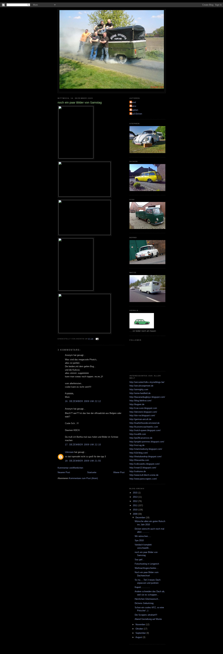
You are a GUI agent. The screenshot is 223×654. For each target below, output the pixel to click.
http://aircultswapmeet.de (141, 385)
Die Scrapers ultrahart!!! (146, 615)
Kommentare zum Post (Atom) (83, 478)
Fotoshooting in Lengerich (147, 564)
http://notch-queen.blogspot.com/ (145, 430)
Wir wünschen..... (143, 536)
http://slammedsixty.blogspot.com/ (145, 449)
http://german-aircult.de (140, 419)
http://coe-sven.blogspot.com (143, 408)
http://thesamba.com (139, 460)
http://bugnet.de (136, 404)
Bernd (133, 102)
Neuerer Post (64, 472)
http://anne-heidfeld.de (140, 393)
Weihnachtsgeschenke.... (147, 568)
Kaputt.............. (142, 587)
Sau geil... (139, 559)
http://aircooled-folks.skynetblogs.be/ (146, 382)
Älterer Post (119, 472)
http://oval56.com (137, 434)
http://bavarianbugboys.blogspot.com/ (147, 397)
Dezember (140, 517)
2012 (135, 501)
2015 (135, 492)
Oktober (139, 629)
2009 (135, 514)
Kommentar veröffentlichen (70, 468)
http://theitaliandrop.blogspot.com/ (145, 456)
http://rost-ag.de (136, 445)
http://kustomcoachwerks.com (143, 427)
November (140, 624)
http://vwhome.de (137, 471)
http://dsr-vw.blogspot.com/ (142, 415)
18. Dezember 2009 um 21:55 (83, 461)
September (140, 633)
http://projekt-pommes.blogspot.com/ (146, 441)
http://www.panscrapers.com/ (143, 479)
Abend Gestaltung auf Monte (148, 619)
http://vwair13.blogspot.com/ (142, 467)
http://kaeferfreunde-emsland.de (144, 423)
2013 (135, 497)
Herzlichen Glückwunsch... (147, 599)
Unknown (69, 452)
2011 (135, 505)
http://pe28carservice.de (140, 438)
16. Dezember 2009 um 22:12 (83, 401)
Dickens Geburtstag (144, 603)
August (139, 637)
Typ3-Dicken (136, 114)
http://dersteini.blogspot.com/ (143, 412)
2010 (135, 509)
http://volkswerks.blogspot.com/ (144, 464)
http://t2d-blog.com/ (138, 453)
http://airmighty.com (138, 389)
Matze (133, 106)
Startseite (91, 472)
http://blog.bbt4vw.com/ (140, 400)
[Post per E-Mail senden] (97, 339)
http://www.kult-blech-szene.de (143, 475)
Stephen (134, 110)
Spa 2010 (139, 540)
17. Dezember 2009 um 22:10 (83, 444)
